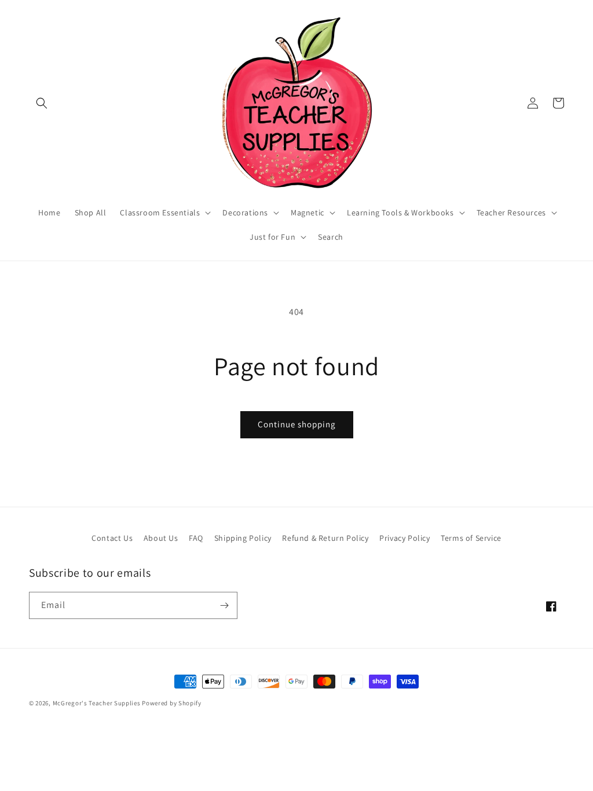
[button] (41, 103)
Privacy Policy (404, 538)
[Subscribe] (224, 605)
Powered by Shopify (172, 703)
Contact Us (112, 538)
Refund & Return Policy (325, 538)
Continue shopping (297, 424)
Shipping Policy (243, 538)
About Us (161, 538)
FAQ (196, 538)
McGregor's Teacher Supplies (97, 703)
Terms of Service (471, 538)
